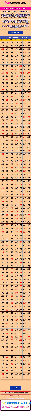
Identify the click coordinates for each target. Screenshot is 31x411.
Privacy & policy (10, 398)
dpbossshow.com (16, 403)
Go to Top (15, 388)
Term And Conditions (19, 398)
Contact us (18, 396)
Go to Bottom (15, 32)
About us (13, 396)
